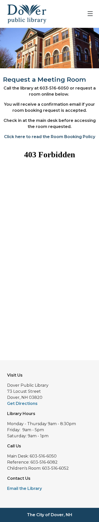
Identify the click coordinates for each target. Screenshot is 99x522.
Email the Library (24, 488)
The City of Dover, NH (49, 514)
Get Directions (22, 403)
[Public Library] (25, 13)
